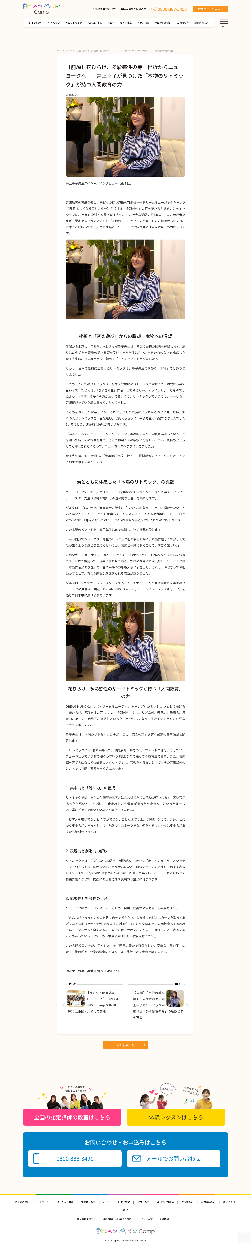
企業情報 (164, 1219)
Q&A (125, 1210)
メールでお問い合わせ (173, 1158)
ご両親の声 (183, 22)
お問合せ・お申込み (210, 9)
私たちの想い (35, 22)
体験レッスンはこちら (176, 1117)
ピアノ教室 (126, 22)
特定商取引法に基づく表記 (117, 1219)
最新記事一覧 (125, 1045)
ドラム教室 (143, 22)
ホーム (59, 50)
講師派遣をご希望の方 (133, 9)
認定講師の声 (201, 22)
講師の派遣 (229, 1202)
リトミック (54, 22)
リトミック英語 (65, 1202)
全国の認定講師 (163, 22)
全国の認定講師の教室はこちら (72, 1117)
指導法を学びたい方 (104, 9)
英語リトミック (73, 22)
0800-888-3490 (172, 9)
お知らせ (69, 50)
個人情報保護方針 (86, 1219)
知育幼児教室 (95, 22)
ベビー (111, 22)
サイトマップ (145, 1219)
